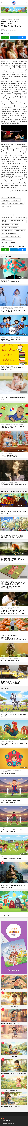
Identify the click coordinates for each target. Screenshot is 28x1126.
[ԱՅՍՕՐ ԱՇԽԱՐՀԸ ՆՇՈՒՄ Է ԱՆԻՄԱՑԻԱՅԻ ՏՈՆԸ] (14, 548)
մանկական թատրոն (20, 230)
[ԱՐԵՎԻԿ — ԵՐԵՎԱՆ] (14, 1032)
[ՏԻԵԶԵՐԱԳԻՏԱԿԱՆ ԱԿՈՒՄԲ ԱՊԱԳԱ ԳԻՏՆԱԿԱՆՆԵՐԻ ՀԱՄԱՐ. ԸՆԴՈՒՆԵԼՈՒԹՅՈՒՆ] (14, 599)
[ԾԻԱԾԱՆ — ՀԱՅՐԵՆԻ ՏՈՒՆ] (14, 998)
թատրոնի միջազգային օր (9, 209)
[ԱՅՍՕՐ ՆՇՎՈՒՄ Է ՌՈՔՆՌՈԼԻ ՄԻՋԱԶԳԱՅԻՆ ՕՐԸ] (14, 325)
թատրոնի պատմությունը (9, 212)
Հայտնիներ (3, 798)
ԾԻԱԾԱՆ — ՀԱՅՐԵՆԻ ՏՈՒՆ (10, 1006)
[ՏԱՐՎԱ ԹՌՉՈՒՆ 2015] (14, 650)
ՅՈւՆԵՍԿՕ (5, 236)
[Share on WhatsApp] (5, 37)
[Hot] (2, 862)
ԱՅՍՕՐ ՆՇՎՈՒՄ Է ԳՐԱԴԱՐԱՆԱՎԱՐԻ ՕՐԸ (13, 485)
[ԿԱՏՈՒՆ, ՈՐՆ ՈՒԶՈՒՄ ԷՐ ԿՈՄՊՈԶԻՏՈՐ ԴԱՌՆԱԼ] (14, 441)
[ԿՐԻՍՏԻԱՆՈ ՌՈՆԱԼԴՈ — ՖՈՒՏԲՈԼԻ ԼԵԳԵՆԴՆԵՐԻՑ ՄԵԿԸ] (14, 816)
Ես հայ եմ (3, 307)
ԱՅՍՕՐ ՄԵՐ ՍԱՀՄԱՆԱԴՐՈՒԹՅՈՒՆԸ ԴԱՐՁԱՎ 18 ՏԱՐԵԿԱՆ (13, 311)
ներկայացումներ (15, 236)
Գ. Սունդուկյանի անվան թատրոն (11, 197)
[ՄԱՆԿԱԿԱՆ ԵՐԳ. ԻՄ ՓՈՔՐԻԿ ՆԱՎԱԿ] (14, 1065)
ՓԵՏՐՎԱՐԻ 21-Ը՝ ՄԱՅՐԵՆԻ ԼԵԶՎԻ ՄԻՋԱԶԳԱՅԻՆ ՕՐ (12, 427)
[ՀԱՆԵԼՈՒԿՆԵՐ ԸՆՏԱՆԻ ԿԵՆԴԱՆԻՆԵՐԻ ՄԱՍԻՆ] (14, 730)
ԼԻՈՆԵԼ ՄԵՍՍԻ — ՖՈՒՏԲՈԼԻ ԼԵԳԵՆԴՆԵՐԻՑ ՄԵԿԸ (10, 801)
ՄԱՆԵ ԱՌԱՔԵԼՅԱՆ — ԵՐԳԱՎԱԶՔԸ (12, 1023)
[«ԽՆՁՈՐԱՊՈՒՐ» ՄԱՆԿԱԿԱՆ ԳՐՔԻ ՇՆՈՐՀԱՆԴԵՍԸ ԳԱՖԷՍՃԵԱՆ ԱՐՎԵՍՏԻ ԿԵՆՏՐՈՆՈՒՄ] (14, 572)
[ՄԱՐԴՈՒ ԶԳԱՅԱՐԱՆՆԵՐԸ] (14, 758)
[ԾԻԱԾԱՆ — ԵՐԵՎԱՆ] (14, 982)
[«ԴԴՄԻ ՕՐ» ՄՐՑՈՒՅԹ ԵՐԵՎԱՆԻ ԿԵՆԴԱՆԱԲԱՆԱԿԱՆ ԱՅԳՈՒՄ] (14, 624)
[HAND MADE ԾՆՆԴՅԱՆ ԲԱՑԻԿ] (14, 268)
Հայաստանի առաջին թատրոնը (10, 227)
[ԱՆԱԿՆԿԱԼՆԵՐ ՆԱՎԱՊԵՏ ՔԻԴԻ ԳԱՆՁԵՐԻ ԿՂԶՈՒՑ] (14, 524)
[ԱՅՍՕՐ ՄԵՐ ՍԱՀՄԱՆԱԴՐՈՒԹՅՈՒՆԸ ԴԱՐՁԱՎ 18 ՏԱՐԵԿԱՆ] (14, 295)
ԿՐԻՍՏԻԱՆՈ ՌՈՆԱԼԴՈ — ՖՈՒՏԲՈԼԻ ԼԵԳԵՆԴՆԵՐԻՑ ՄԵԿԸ (13, 830)
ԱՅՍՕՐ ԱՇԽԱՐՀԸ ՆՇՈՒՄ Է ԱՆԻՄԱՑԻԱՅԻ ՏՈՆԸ (12, 560)
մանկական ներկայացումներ (10, 233)
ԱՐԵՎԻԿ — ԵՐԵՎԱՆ (7, 1040)
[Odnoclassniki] (9, 1120)
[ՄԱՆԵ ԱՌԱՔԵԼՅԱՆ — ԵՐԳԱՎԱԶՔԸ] (14, 1015)
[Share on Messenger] (22, 37)
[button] (2, 2)
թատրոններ (21, 212)
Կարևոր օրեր (9, 307)
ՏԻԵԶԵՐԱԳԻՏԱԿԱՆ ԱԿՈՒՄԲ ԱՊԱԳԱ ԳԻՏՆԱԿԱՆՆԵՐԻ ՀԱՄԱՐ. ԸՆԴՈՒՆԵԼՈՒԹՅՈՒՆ (13, 612)
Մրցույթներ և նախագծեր (7, 608)
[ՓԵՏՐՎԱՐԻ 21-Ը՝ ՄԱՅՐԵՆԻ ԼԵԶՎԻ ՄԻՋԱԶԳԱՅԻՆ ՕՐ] (14, 413)
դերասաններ (5, 200)
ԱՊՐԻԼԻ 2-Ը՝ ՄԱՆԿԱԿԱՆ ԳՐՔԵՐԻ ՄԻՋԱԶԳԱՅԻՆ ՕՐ (12, 368)
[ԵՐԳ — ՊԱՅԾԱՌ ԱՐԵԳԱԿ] (14, 1082)
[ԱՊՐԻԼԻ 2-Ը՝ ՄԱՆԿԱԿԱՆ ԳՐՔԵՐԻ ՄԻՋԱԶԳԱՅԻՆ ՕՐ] (14, 354)
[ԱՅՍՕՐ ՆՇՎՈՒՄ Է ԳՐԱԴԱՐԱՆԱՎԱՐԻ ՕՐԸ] (14, 470)
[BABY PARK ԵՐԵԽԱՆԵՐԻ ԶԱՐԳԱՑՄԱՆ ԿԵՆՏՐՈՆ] (14, 672)
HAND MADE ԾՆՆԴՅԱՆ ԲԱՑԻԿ (11, 282)
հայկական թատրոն (7, 230)
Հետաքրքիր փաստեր (18, 307)
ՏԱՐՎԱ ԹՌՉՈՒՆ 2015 (10, 660)
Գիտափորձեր (4, 607)
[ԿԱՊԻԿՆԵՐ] (14, 901)
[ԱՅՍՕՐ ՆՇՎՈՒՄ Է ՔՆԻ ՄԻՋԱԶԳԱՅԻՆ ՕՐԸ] (14, 383)
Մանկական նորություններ (11, 19)
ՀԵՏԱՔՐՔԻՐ (9, 770)
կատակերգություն (7, 215)
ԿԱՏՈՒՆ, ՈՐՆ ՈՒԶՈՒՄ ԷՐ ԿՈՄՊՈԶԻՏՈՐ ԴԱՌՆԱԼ (9, 455)
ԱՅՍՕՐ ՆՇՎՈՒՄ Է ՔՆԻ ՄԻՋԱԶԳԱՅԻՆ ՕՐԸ (13, 398)
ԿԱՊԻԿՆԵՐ (5, 915)
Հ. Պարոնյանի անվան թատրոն (10, 224)
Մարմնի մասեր (4, 771)
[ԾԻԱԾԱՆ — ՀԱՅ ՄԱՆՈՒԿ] (14, 1048)
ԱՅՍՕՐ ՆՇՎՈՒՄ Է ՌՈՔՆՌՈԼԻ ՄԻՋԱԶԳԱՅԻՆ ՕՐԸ (11, 339)
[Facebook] (1, 1120)
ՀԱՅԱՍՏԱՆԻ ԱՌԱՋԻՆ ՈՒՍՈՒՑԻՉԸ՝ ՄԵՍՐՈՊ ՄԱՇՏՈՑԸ (13, 886)
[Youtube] (7, 1120)
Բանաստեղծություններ (6, 453)
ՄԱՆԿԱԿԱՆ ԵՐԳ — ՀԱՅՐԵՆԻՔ (11, 1107)
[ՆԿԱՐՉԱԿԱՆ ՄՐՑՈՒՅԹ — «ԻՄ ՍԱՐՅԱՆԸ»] (14, 500)
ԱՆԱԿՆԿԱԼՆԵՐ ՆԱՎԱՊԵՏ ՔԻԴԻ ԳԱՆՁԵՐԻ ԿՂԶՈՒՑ (12, 537)
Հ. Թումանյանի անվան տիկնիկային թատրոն (13, 217)
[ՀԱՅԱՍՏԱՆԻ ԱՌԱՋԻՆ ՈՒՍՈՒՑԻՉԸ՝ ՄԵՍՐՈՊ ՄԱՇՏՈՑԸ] (14, 872)
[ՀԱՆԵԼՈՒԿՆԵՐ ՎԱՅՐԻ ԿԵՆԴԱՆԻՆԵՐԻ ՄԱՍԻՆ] (14, 701)
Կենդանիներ (4, 658)
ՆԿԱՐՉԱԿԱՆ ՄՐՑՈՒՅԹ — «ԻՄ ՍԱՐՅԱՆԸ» (14, 512)
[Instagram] (4, 1120)
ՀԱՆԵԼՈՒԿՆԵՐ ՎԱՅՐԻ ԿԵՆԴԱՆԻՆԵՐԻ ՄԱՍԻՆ (13, 715)
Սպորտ (8, 798)
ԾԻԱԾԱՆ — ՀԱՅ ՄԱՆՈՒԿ (9, 1057)
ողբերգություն (6, 239)
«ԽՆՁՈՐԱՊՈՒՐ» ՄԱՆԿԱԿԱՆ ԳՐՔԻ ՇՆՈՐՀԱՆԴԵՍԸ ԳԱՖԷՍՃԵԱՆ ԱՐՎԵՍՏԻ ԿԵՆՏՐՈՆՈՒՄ (13, 585)
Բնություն (3, 770)
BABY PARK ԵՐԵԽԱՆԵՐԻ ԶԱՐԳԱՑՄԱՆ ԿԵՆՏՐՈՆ (11, 683)
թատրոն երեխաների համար (16, 203)
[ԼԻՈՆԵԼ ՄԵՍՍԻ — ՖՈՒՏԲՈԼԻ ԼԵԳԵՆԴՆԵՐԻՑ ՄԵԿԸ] (14, 787)
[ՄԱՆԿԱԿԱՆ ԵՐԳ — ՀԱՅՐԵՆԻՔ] (14, 1098)
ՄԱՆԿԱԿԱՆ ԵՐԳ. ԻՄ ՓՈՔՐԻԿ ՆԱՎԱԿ (13, 1073)
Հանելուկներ (10, 712)
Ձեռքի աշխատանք (5, 280)
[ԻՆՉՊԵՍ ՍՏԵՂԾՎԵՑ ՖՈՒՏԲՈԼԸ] (14, 845)
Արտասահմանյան (5, 580)
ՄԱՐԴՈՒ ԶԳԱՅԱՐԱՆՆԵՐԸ (10, 773)
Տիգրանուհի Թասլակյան (8, 242)
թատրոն (4, 203)
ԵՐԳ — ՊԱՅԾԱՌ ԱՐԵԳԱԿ (9, 1090)
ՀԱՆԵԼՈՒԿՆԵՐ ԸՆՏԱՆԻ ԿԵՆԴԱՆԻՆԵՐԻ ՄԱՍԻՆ (14, 744)
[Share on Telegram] (14, 37)
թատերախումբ (16, 200)
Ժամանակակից (13, 580)
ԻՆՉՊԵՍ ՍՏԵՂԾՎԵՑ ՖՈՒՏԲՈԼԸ (11, 858)
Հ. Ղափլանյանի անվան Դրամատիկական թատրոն (12, 221)
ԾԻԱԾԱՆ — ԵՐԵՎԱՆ (7, 990)
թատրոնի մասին (6, 206)
